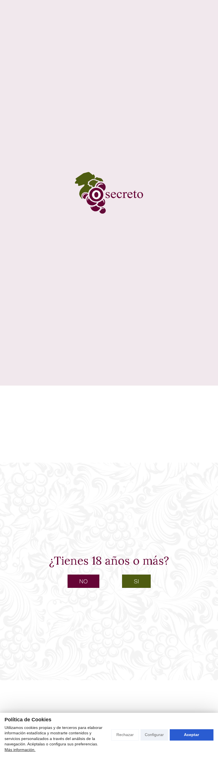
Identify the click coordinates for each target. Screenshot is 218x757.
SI (136, 581)
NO (83, 581)
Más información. (20, 749)
